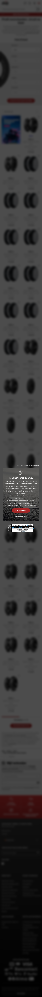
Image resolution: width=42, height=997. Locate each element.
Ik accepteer (22, 510)
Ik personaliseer (21, 516)
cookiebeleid (18, 498)
